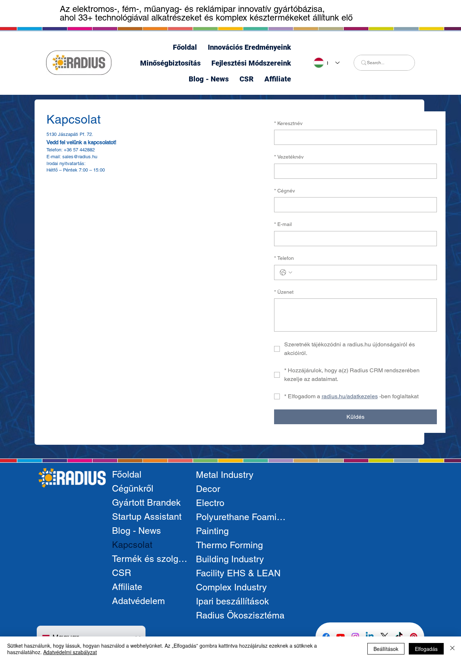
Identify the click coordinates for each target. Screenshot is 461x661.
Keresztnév (288, 123)
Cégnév (284, 191)
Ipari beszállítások (232, 601)
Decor (208, 489)
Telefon (284, 258)
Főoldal (127, 474)
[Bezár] (452, 648)
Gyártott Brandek (146, 502)
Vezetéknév (289, 157)
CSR (121, 573)
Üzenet (284, 292)
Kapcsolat (132, 545)
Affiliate (127, 587)
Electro (210, 503)
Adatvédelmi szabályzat (70, 652)
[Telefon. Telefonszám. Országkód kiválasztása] (286, 272)
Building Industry (230, 559)
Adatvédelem (138, 601)
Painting (212, 531)
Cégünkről (132, 488)
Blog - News (136, 530)
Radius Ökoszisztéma (240, 615)
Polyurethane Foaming (241, 517)
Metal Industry (225, 475)
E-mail (283, 224)
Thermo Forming (229, 545)
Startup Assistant (147, 516)
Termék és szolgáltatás (152, 559)
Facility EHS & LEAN (238, 573)
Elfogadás (426, 648)
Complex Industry (231, 587)
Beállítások (385, 648)
